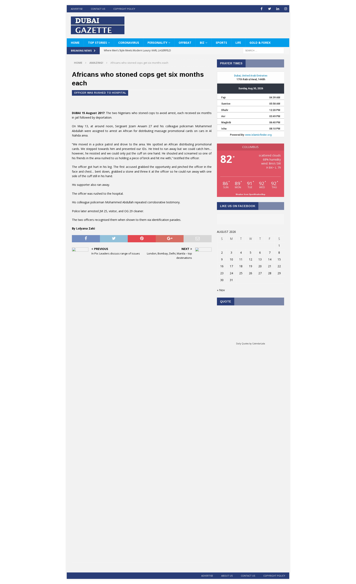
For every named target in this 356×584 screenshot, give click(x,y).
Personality (157, 43)
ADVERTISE (77, 8)
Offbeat (185, 43)
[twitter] (269, 8)
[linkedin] (277, 8)
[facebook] (261, 8)
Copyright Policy (124, 8)
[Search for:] (263, 50)
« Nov (221, 290)
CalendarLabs (258, 343)
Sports (221, 43)
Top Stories (97, 43)
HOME (75, 43)
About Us (227, 575)
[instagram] (285, 8)
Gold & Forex (260, 43)
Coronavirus (128, 43)
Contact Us (98, 8)
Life (238, 43)
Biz (202, 43)
